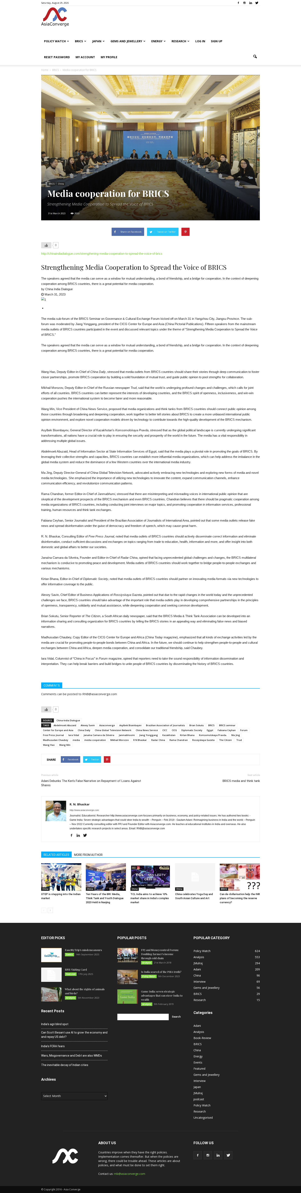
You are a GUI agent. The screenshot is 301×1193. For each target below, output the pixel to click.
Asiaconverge (107, 725)
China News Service (147, 730)
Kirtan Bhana (187, 735)
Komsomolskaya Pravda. (213, 735)
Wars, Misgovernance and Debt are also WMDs (71, 1055)
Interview (200, 981)
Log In (200, 41)
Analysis (70, 997)
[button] (255, 57)
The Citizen (225, 739)
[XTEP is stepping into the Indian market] (61, 877)
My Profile (109, 57)
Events (69, 954)
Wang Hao (49, 744)
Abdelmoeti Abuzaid (65, 725)
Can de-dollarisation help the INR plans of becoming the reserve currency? (240, 898)
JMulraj (198, 963)
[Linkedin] (251, 2)
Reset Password (57, 57)
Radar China (158, 739)
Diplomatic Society (191, 730)
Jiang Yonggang (148, 735)
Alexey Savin (88, 725)
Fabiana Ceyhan (227, 730)
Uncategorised (203, 1117)
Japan (96, 41)
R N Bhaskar (140, 739)
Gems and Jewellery (126, 41)
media (76, 739)
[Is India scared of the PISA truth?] (127, 977)
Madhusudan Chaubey (55, 739)
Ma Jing (235, 735)
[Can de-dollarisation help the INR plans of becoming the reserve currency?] (240, 877)
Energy (156, 41)
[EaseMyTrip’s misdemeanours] (51, 955)
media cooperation (95, 739)
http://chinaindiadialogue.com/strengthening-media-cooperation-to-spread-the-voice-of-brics (101, 253)
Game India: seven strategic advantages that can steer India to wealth (162, 995)
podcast (199, 1099)
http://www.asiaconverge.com (84, 810)
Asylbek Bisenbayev (130, 725)
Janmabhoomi (127, 735)
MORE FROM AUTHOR (88, 854)
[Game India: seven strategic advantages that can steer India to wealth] (127, 996)
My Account (85, 57)
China (61, 183)
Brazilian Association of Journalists (165, 725)
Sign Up (216, 41)
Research (179, 41)
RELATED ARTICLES (56, 854)
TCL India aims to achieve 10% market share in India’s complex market (149, 898)
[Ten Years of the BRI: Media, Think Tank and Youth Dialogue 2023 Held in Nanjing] (106, 877)
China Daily (84, 730)
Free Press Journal (53, 735)
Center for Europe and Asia (58, 730)
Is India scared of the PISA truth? (161, 971)
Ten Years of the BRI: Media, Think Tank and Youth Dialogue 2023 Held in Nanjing (104, 898)
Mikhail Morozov (119, 739)
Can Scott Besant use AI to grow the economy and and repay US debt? (74, 1034)
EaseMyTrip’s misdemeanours (83, 950)
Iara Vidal (73, 735)
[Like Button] (46, 245)
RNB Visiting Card (76, 969)
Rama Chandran (179, 739)
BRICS (79, 41)
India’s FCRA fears (53, 1046)
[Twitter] (257, 2)
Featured (70, 974)
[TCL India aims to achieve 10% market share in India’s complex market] (150, 877)
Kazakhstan (168, 735)
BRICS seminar (227, 725)
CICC (164, 730)
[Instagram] (244, 2)
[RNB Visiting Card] (51, 975)
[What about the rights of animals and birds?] (51, 994)
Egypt (210, 730)
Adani (197, 969)
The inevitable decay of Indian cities (64, 1065)
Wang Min (64, 744)
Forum (244, 730)
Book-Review (202, 1038)
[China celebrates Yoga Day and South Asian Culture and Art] (195, 877)
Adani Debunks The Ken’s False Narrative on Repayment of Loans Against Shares (91, 783)
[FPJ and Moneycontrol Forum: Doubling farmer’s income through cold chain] (127, 955)
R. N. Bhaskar (80, 804)
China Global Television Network (113, 730)
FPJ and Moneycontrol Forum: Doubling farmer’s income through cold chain (160, 954)
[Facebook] (238, 2)
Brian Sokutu (196, 725)
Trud (239, 739)
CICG (174, 730)
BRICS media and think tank (241, 781)
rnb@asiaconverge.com (129, 1174)
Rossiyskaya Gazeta (203, 739)
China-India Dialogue (68, 720)
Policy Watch (55, 41)
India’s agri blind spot (54, 1024)
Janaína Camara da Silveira (99, 735)
